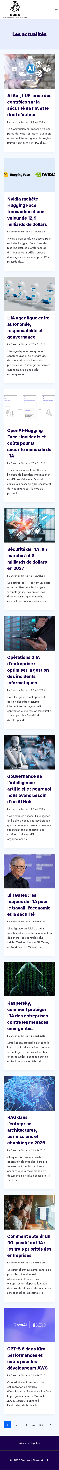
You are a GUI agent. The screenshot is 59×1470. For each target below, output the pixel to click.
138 (40, 1425)
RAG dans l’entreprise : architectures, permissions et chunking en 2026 (26, 1130)
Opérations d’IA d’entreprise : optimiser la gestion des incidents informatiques (28, 670)
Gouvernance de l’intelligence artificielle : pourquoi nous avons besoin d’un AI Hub (29, 789)
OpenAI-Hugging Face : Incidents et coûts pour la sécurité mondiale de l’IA (29, 443)
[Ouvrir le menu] (56, 9)
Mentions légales (29, 1443)
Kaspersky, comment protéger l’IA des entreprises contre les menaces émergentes (27, 1016)
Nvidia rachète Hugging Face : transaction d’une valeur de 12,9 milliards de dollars (27, 211)
